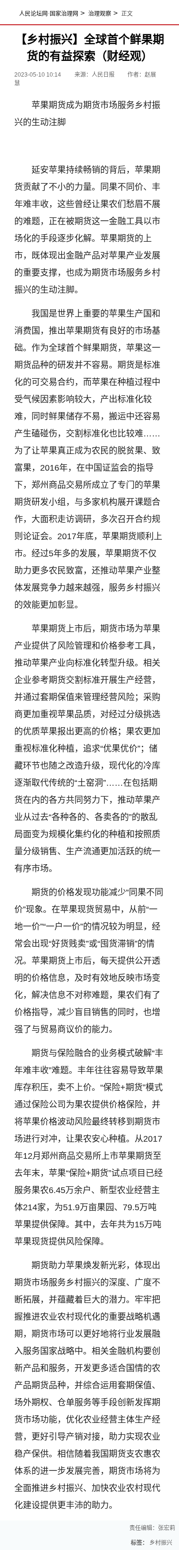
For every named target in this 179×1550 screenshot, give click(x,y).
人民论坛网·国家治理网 (48, 13)
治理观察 (99, 13)
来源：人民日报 (95, 74)
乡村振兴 (160, 1543)
